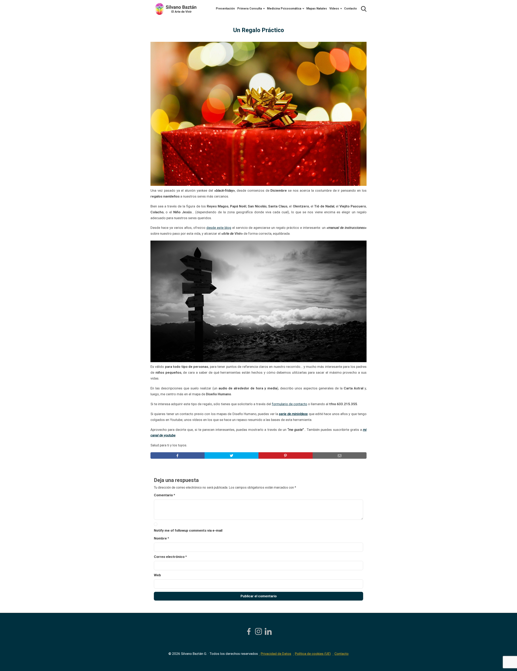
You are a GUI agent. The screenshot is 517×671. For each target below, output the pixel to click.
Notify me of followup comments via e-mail (188, 530)
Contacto (350, 8)
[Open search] (364, 9)
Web (157, 575)
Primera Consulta (249, 8)
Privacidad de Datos (276, 654)
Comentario (164, 495)
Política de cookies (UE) (313, 654)
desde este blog (218, 228)
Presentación (225, 8)
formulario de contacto (289, 404)
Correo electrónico (170, 557)
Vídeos (334, 8)
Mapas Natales (316, 8)
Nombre (161, 538)
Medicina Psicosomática (284, 8)
